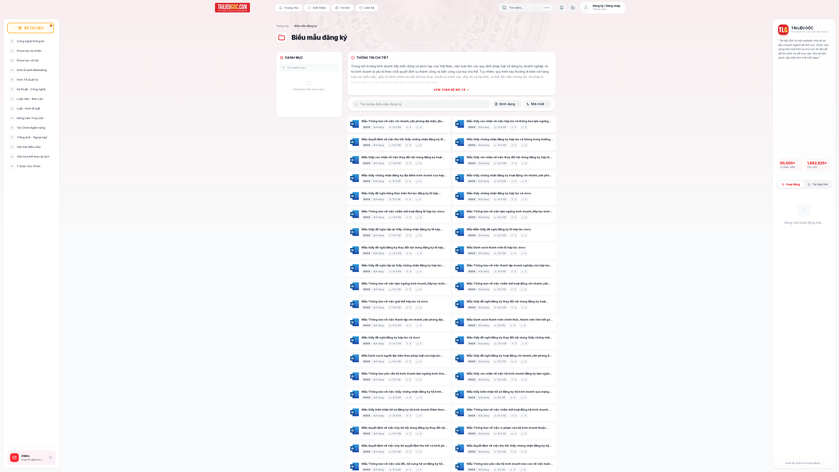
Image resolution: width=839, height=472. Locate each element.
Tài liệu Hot (820, 184)
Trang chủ (282, 26)
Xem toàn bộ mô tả (449, 89)
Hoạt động (793, 184)
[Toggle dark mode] (573, 7)
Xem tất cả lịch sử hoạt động (802, 463)
